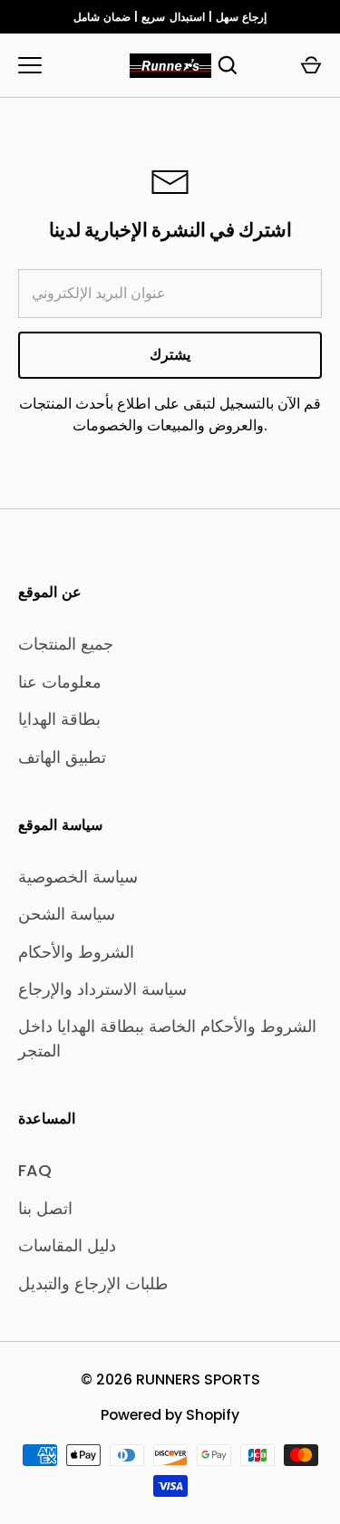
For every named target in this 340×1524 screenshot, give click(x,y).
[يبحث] (228, 65)
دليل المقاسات (67, 1245)
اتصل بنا (45, 1208)
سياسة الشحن (66, 913)
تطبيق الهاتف (62, 757)
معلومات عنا (60, 681)
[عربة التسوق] (311, 65)
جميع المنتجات (65, 643)
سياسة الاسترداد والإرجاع (102, 989)
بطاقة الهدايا (59, 719)
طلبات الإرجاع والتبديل (93, 1283)
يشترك (170, 354)
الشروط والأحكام (76, 951)
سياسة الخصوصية (78, 876)
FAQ (35, 1170)
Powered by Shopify (170, 1414)
